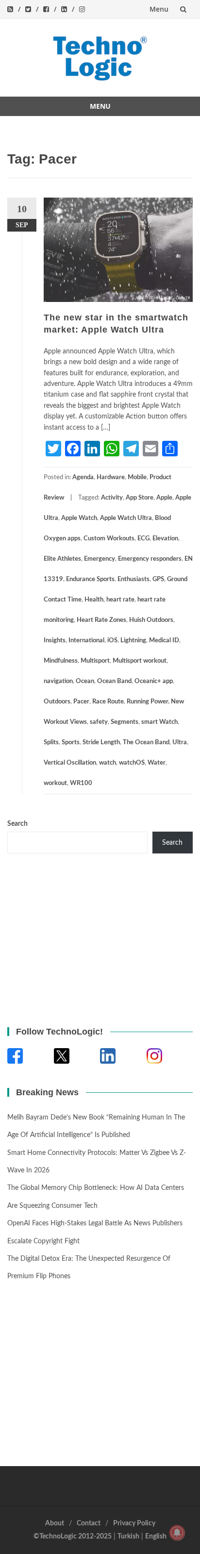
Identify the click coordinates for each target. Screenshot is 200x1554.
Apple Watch (79, 518)
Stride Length (101, 742)
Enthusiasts (133, 579)
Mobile (137, 477)
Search (17, 823)
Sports (71, 742)
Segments (124, 722)
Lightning (133, 640)
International (86, 640)
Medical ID (164, 640)
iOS (112, 640)
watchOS (132, 763)
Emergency (99, 559)
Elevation (165, 538)
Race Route (108, 702)
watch (107, 763)
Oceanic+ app (153, 681)
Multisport (95, 661)
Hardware (111, 477)
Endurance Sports (90, 579)
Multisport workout (140, 661)
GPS (158, 579)
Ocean (85, 681)
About (54, 1523)
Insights (55, 640)
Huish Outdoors (151, 620)
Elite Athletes (62, 559)
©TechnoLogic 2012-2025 (72, 1536)
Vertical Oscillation (70, 763)
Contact (88, 1523)
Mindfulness (61, 661)
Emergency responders (150, 559)
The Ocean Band (146, 742)
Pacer (81, 702)
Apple (164, 498)
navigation (58, 681)
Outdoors (57, 702)
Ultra (179, 742)
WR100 (81, 783)
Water (157, 763)
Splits (51, 742)
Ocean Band (114, 681)
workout (55, 783)
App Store (139, 498)
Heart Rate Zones (101, 620)
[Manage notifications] (177, 1532)
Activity (112, 498)
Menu (159, 9)
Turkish (128, 1536)
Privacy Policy (134, 1523)
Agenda (83, 477)
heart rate (120, 600)
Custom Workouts (108, 538)
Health (93, 600)
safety (99, 722)
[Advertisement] (68, 938)
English (156, 1536)
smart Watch (159, 722)
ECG (143, 538)
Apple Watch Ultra (126, 518)
